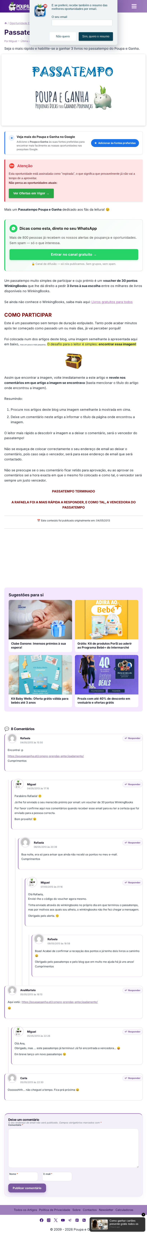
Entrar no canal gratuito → (74, 254)
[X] (55, 1220)
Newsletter (106, 1210)
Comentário (15, 1125)
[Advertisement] (73, 557)
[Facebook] (41, 1220)
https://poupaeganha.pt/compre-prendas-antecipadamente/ (46, 756)
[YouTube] (63, 1220)
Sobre (76, 1210)
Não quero (63, 36)
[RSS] (84, 1220)
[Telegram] (70, 1220)
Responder (134, 738)
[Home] (5, 23)
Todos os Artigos (25, 1210)
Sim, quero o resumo (95, 36)
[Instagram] (48, 1220)
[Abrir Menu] (134, 6)
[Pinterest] (77, 1220)
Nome (13, 1174)
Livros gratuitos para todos (112, 302)
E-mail (47, 1174)
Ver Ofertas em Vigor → (31, 193)
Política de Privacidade (54, 1210)
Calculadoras (124, 1210)
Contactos (90, 1210)
